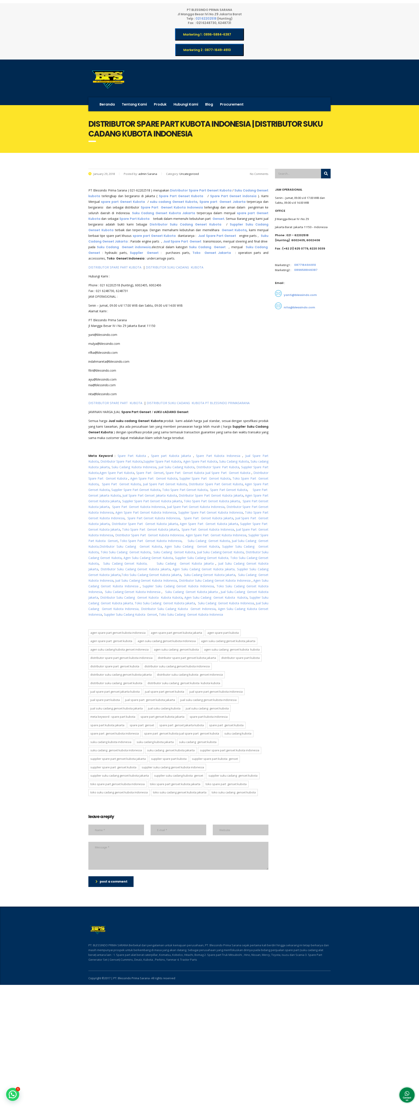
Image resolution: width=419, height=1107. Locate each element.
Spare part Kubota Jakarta (171, 456)
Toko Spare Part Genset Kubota (185, 490)
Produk (160, 104)
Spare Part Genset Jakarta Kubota (181, 725)
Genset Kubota (234, 230)
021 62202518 (206, 18)
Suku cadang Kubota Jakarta (155, 742)
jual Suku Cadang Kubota (176, 467)
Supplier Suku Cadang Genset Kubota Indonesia (178, 586)
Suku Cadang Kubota (234, 461)
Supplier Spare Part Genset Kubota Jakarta (152, 501)
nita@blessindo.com (299, 307)
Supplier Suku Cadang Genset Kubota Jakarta (119, 775)
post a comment (113, 881)
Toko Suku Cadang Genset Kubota (126, 552)
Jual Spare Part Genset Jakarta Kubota (149, 495)
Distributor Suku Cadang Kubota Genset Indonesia (178, 609)
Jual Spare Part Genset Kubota (227, 473)
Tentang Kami (134, 104)
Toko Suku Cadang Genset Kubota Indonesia (191, 614)
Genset (218, 219)
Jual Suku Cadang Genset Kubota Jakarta (116, 708)
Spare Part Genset (149, 473)
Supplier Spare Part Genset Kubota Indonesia (210, 512)
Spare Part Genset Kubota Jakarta (208, 518)
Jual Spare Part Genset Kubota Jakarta (150, 700)
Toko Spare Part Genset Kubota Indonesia (151, 541)
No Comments (258, 174)
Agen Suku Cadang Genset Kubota (192, 546)
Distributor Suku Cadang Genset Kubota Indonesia (215, 580)
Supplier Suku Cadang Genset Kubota (233, 775)
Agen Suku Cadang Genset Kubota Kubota (215, 597)
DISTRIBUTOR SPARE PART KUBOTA (115, 267)
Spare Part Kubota (132, 456)
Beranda (107, 104)
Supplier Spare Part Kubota (162, 461)
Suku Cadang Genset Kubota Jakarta (185, 563)
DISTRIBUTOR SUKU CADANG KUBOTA (175, 267)
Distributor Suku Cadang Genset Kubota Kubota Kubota (141, 597)
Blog (209, 104)
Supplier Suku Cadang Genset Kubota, (202, 558)
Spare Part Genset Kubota (185, 473)
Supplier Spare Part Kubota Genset (215, 759)
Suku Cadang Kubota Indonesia (134, 467)
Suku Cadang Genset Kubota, (125, 563)
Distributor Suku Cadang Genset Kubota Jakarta (135, 569)
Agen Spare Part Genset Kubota (153, 478)
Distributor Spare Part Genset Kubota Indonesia (121, 658)
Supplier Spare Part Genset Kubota (204, 478)
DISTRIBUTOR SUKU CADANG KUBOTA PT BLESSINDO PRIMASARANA (198, 403)
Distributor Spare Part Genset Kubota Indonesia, (150, 535)
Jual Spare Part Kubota (105, 700)
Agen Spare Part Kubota (200, 461)
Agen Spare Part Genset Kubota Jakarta (209, 524)
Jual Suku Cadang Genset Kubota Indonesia (146, 580)
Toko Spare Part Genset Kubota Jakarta (212, 501)
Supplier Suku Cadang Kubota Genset (130, 614)
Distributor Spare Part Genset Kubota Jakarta (211, 495)
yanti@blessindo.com (300, 295)
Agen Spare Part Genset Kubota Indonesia (145, 512)
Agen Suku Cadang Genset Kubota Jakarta (228, 641)
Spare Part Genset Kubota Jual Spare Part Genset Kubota (181, 733)
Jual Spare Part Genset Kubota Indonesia (196, 507)
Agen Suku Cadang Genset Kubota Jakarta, (204, 569)
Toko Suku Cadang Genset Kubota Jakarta (151, 575)
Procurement (232, 104)
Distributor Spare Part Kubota (121, 461)
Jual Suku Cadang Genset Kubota (220, 552)
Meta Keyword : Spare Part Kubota (112, 717)
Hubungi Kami (185, 104)
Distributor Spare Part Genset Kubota (216, 484)
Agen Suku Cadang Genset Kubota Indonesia (166, 641)
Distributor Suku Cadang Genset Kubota (131, 546)
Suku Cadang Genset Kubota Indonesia (132, 592)
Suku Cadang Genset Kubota (209, 541)
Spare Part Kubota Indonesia (217, 456)
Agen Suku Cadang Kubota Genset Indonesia (119, 649)
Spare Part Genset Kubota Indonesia (138, 507)
